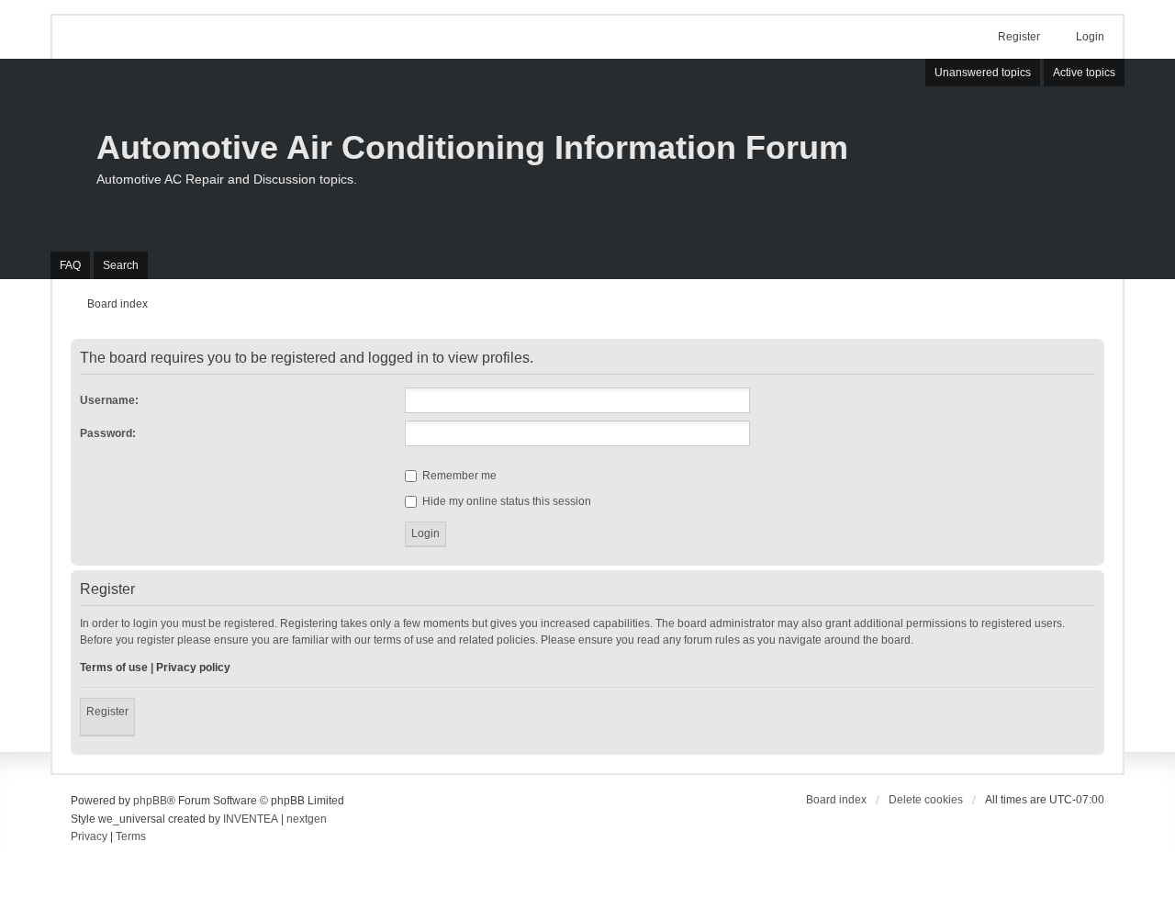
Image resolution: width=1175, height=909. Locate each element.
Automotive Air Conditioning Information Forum (472, 147)
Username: (109, 400)
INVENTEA (250, 819)
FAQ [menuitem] (70, 265)
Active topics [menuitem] (1084, 72)
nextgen (306, 819)
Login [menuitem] (1090, 36)
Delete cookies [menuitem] (926, 799)
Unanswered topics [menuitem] (982, 72)
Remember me (458, 475)
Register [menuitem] (1019, 36)
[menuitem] (89, 837)
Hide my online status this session (505, 501)
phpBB (150, 800)
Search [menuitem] (121, 265)
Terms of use (114, 667)
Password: (108, 433)
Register (107, 711)
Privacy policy (193, 667)
